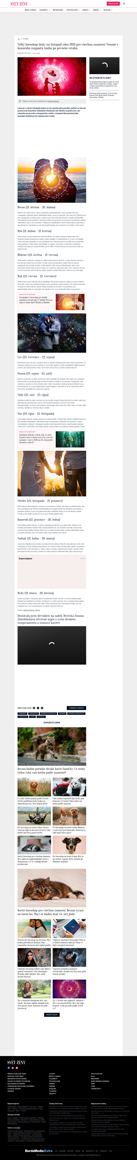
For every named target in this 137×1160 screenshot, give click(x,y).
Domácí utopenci (20, 1140)
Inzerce (11, 1091)
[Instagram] (13, 1068)
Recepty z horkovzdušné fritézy (35, 1140)
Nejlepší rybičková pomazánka (21, 1134)
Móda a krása (30, 10)
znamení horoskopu (48, 713)
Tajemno (25, 39)
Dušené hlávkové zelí (14, 1138)
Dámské (77, 1151)
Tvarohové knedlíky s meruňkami (22, 1132)
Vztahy (52, 1074)
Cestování (14, 1108)
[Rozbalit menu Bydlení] (111, 10)
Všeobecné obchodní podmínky (21, 1086)
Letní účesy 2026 (35, 1121)
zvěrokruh (23, 716)
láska (32, 716)
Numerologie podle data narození (28, 1108)
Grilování (23, 1110)
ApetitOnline (96, 1074)
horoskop (22, 713)
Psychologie (72, 10)
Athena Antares (29, 610)
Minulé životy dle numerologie (27, 1117)
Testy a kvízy (32, 1106)
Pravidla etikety (12, 1106)
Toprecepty (96, 1089)
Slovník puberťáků (22, 1106)
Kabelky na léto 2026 (23, 1121)
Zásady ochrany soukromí (19, 1081)
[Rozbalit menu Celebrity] (49, 10)
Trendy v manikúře (13, 1117)
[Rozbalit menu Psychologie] (78, 10)
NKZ (83, 1151)
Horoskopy (33, 713)
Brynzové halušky (37, 1134)
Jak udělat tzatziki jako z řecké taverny (31, 1136)
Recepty (52, 1093)
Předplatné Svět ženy (17, 1074)
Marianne (95, 1079)
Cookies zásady (14, 1089)
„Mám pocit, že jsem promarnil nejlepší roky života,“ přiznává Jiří (67, 1115)
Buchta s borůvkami (13, 1136)
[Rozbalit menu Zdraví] (89, 10)
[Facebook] (9, 1068)
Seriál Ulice (24, 1119)
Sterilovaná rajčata (29, 1131)
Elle (93, 1076)
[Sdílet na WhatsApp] (42, 708)
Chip (93, 1084)
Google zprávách (53, 101)
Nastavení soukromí (16, 1084)
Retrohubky (58, 10)
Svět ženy (70, 1151)
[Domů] (19, 4)
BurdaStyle (90, 1151)
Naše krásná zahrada (100, 1081)
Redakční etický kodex (17, 1079)
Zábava (96, 10)
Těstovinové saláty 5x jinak (15, 1131)
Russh (37, 610)
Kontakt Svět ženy (16, 1076)
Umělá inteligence (34, 1119)
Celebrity (44, 10)
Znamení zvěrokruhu (76, 713)
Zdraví (85, 10)
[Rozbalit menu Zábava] (99, 10)
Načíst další (52, 1015)
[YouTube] (17, 1068)
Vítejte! (18, 1110)
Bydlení (107, 10)
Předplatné (113, 3)
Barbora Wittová (24, 53)
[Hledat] (124, 4)
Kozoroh (41, 716)
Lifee (93, 1086)
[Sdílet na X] (38, 708)
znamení (62, 713)
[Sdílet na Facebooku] (34, 708)
